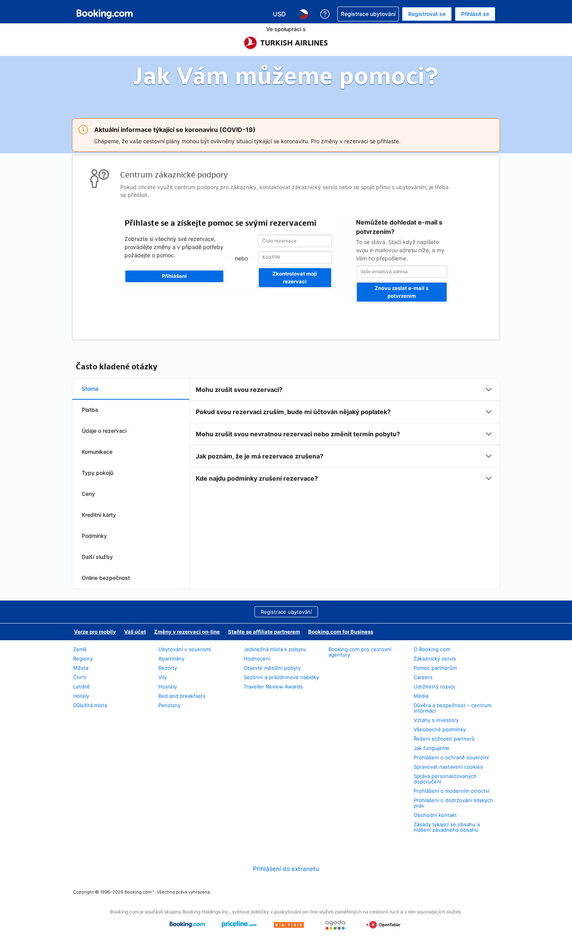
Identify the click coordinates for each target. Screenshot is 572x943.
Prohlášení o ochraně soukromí (451, 757)
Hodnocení (257, 658)
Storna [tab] (90, 388)
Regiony (83, 658)
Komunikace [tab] (97, 451)
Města (80, 668)
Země (80, 649)
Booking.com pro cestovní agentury (359, 652)
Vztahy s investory (436, 720)
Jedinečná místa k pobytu (275, 649)
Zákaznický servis (435, 658)
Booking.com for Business (340, 632)
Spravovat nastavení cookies (448, 767)
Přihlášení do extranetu (286, 869)
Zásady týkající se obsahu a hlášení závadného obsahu (447, 827)
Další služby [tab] (97, 556)
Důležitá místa (90, 705)
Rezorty (167, 668)
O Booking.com (432, 649)
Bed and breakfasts (181, 696)
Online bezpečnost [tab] (106, 577)
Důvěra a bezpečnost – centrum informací (452, 708)
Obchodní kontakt (435, 815)
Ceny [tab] (88, 493)
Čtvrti (79, 677)
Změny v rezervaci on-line (187, 632)
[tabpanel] (344, 434)
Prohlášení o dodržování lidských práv (453, 803)
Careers (423, 677)
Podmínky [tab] (94, 535)
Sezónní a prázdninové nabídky (281, 677)
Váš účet (135, 632)
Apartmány (171, 658)
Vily (162, 677)
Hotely (81, 696)
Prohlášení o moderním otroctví (452, 791)
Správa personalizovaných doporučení (445, 779)
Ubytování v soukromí (184, 649)
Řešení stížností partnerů (444, 739)
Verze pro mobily (95, 632)
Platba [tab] (90, 409)
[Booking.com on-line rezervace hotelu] (105, 14)
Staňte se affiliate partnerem (264, 632)
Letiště (81, 686)
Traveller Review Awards (273, 686)
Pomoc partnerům (435, 668)
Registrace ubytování (286, 612)
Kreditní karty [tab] (99, 514)
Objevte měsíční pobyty (272, 668)
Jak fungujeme (431, 748)
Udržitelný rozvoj (434, 686)
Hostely (167, 686)
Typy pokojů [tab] (97, 472)
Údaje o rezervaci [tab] (104, 430)
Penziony (169, 705)
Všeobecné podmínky (440, 729)
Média (421, 696)
